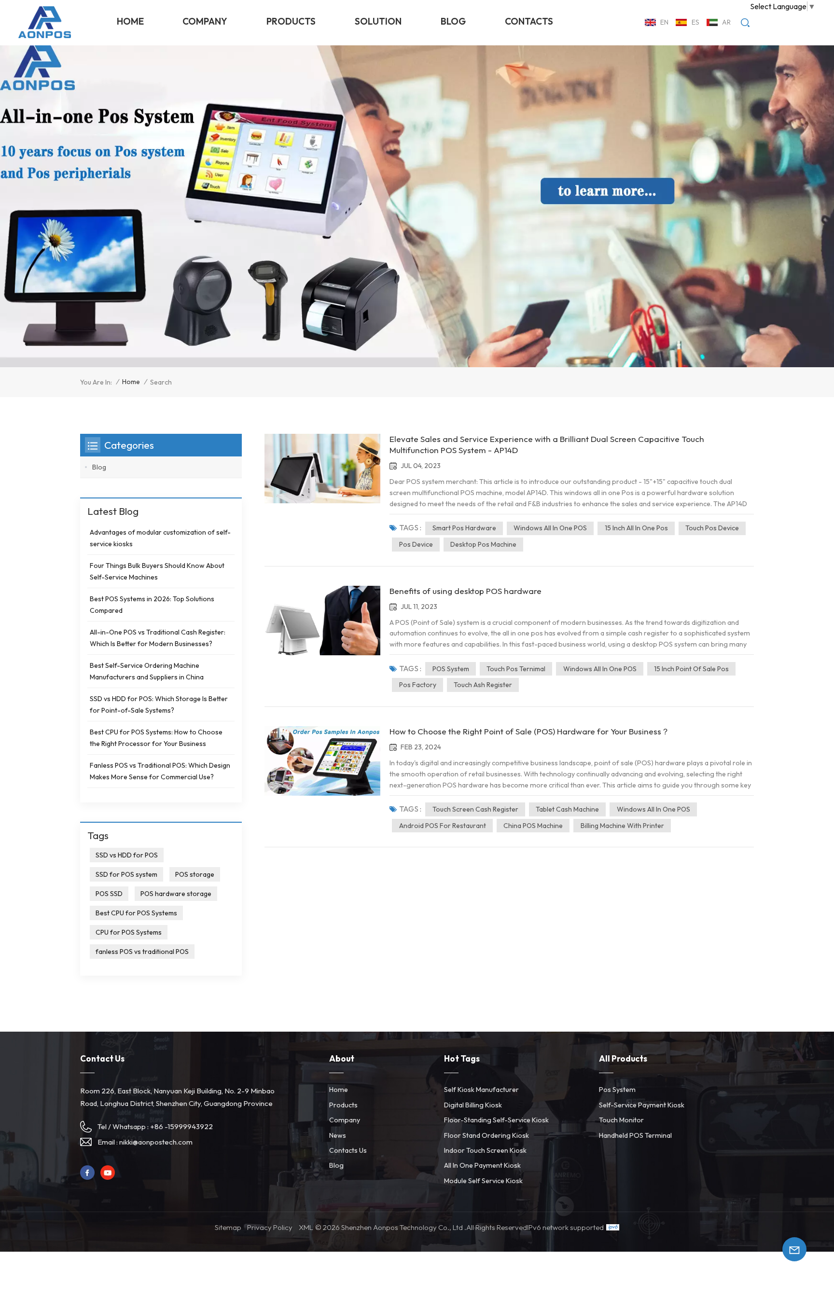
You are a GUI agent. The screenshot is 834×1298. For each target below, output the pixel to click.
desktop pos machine (483, 544)
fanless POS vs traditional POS (142, 951)
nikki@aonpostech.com (156, 1141)
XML (306, 1227)
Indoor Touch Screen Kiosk (485, 1150)
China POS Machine (533, 825)
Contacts (529, 21)
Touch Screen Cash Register (475, 809)
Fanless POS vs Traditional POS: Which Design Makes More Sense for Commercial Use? (160, 771)
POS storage (194, 874)
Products (291, 21)
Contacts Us (348, 1150)
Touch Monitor (621, 1120)
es (695, 22)
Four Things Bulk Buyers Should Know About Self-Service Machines (157, 571)
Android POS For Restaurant (442, 825)
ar (726, 22)
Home (130, 21)
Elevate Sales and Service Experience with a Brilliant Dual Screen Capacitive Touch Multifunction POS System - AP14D (546, 444)
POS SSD (109, 893)
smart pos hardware (464, 528)
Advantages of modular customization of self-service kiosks (160, 538)
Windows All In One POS (550, 528)
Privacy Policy (269, 1227)
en (664, 22)
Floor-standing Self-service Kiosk (496, 1120)
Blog (453, 21)
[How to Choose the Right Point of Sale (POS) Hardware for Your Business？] (322, 761)
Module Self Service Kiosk (483, 1180)
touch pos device (712, 528)
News (337, 1135)
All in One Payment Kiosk (482, 1165)
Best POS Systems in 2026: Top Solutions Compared (152, 604)
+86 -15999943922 (181, 1126)
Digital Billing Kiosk (473, 1105)
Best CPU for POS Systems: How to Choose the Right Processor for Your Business (156, 738)
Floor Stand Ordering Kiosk (486, 1135)
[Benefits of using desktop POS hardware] (322, 620)
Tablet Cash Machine (567, 809)
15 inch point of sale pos (691, 668)
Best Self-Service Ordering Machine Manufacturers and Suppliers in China (147, 671)
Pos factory (417, 684)
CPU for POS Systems (129, 932)
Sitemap (228, 1227)
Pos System (617, 1089)
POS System (450, 668)
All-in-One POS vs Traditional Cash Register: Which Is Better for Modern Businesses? (157, 638)
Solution (378, 21)
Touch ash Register (483, 684)
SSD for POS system (126, 874)
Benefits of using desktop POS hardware (465, 591)
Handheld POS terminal (635, 1135)
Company (204, 21)
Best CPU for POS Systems (136, 913)
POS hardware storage (175, 893)
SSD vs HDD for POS (127, 855)
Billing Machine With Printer (622, 825)
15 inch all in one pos (636, 528)
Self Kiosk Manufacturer (481, 1089)
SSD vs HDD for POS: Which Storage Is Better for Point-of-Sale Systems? (159, 704)
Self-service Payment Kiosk (641, 1105)
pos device (416, 544)
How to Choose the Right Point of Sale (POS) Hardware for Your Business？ (529, 731)
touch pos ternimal (515, 668)
